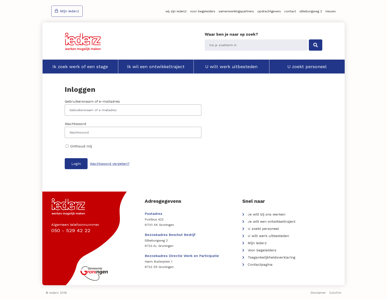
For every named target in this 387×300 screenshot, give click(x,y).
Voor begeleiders (202, 11)
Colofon (335, 292)
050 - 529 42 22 (70, 230)
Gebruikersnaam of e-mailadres (92, 101)
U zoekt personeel (307, 66)
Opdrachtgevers (269, 11)
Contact (290, 11)
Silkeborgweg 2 (310, 11)
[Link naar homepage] (83, 42)
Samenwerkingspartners (236, 11)
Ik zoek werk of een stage (80, 66)
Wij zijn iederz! (176, 11)
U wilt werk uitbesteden (231, 66)
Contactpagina (260, 264)
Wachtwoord (75, 124)
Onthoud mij (80, 146)
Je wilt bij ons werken (266, 214)
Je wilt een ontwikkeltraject (271, 221)
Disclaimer (318, 292)
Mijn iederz (69, 11)
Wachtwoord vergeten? (109, 164)
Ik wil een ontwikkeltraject (156, 66)
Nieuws (330, 11)
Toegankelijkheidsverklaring (271, 257)
